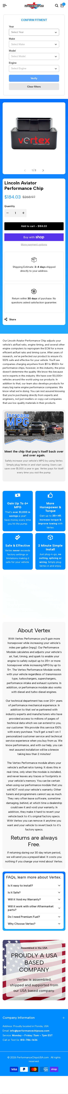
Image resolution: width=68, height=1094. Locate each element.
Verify (34, 78)
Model (12, 50)
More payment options (34, 244)
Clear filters (34, 86)
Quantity (9, 206)
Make (12, 38)
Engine (13, 62)
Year (11, 26)
